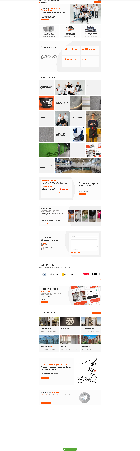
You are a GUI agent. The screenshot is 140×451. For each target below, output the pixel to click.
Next (58, 321)
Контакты (81, 2)
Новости (48, 0)
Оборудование (68, 2)
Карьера (58, 0)
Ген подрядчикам (53, 0)
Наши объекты (77, 2)
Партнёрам (40, 0)
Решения (72, 2)
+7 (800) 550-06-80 (45, 66)
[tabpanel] (70, 397)
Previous (39, 321)
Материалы (57, 2)
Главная (54, 2)
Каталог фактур (62, 2)
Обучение (44, 0)
